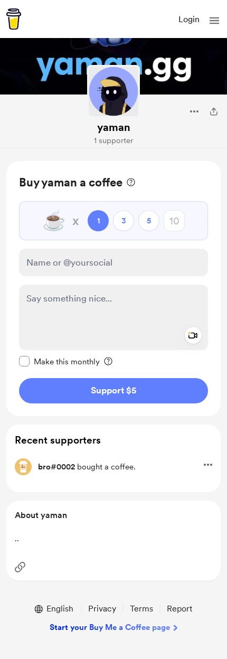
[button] (214, 20)
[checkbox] (59, 361)
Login (189, 19)
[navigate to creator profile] (113, 91)
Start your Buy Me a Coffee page (110, 627)
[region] (113, 288)
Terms (141, 609)
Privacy (102, 609)
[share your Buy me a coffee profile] (214, 111)
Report (179, 609)
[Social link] (20, 567)
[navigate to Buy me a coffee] (13, 19)
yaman (113, 127)
